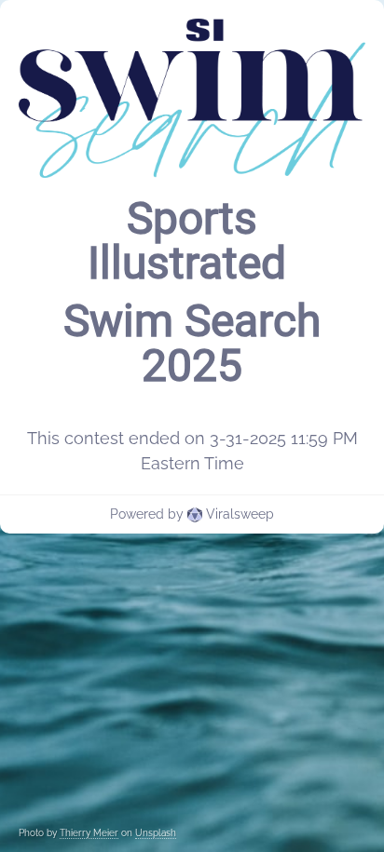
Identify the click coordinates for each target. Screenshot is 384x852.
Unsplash (155, 833)
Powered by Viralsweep (192, 514)
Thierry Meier (89, 833)
